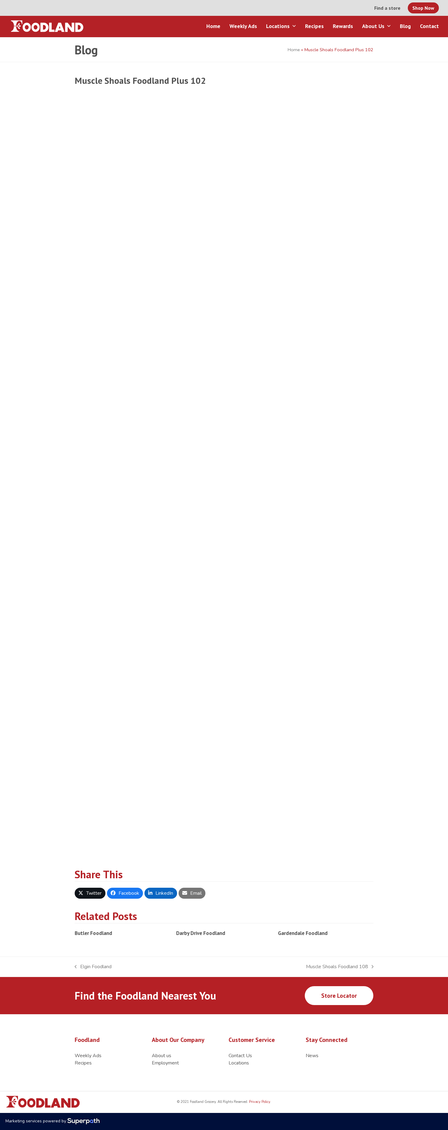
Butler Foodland (93, 932)
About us (161, 1055)
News (312, 1055)
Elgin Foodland (93, 966)
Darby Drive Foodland (200, 932)
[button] (90, 893)
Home (294, 50)
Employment (165, 1063)
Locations (239, 1063)
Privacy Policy (259, 1102)
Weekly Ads (88, 1055)
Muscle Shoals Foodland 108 (337, 966)
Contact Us (240, 1055)
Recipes (83, 1063)
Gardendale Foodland (303, 932)
